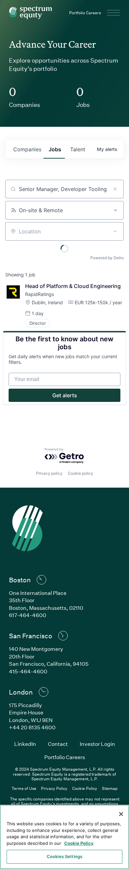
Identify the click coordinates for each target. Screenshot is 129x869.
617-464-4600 (27, 614)
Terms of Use (24, 788)
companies (27, 149)
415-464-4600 (28, 671)
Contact (58, 743)
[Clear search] (115, 189)
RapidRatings (39, 294)
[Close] (121, 814)
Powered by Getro (107, 257)
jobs (55, 149)
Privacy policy (49, 473)
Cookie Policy (84, 788)
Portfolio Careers (85, 12)
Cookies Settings (64, 856)
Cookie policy (80, 473)
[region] (64, 837)
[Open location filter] (115, 231)
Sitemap (109, 788)
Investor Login (97, 743)
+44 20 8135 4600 (32, 727)
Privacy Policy (54, 788)
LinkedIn (25, 743)
